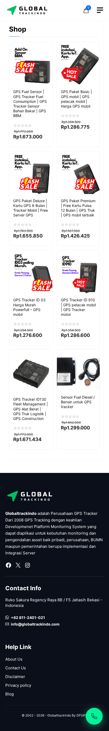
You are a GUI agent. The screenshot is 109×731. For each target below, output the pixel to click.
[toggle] (100, 10)
